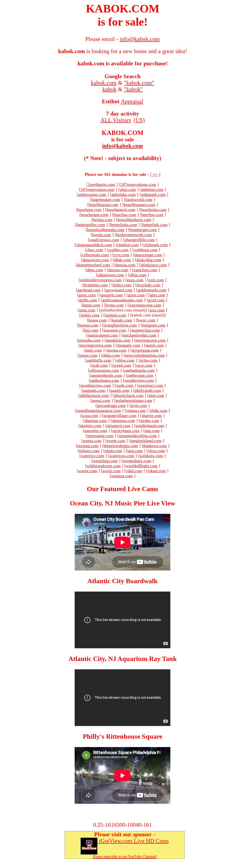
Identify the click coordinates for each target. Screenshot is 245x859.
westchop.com (105, 460)
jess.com (157, 310)
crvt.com (121, 254)
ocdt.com (100, 365)
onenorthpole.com (106, 375)
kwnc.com (146, 320)
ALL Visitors (115, 120)
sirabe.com (149, 420)
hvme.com (115, 305)
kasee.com (98, 320)
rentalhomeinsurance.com (99, 410)
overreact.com (151, 385)
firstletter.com (96, 285)
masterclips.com (146, 330)
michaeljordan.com (139, 335)
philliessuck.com (94, 395)
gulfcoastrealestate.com (122, 300)
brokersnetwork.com (134, 234)
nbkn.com (111, 355)
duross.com (118, 269)
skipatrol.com (118, 425)
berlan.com (102, 219)
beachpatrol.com (121, 209)
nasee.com (88, 355)
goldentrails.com (152, 290)
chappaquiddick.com (94, 244)
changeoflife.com (139, 239)
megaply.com (128, 345)
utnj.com (135, 450)
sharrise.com (96, 420)
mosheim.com (118, 340)
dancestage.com (148, 254)
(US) (139, 120)
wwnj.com (111, 470)
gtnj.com (157, 295)
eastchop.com (145, 269)
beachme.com (89, 209)
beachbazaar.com (103, 204)
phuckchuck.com (129, 395)
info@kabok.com (122, 146)
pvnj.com (139, 405)
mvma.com (117, 350)
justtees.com (115, 315)
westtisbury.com (137, 460)
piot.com (156, 395)
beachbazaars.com (139, 204)
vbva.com (156, 450)
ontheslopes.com (104, 380)
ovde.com (124, 385)
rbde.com (159, 410)
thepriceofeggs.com (121, 445)
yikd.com (134, 470)
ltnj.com (91, 330)
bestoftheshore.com (134, 219)
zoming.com (122, 475)
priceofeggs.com (111, 405)
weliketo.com (151, 455)
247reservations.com (138, 184)
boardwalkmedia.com (105, 229)
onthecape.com (140, 375)
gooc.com (87, 295)
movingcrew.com (151, 340)
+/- (155, 174)
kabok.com (104, 83)
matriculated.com (103, 335)
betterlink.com (154, 224)
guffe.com (88, 300)
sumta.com (92, 440)
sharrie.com (152, 415)
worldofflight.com (141, 465)
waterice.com (92, 455)
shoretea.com (123, 420)
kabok (109, 89)
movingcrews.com (96, 345)
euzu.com (135, 279)
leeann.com (88, 325)
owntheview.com (139, 380)
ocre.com (144, 365)
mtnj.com (93, 350)
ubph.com (113, 450)
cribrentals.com (95, 254)
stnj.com (152, 430)
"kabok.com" (139, 83)
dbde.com (122, 259)
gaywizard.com (119, 290)
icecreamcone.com (145, 305)
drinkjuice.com (154, 264)
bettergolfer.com (91, 224)
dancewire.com (96, 259)
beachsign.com (154, 209)
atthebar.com (152, 189)
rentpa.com (136, 410)
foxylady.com (148, 285)
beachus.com (125, 214)
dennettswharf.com (93, 264)
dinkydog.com (148, 259)
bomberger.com (143, 229)
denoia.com (125, 264)
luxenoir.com (115, 330)
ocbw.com (148, 360)
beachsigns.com (94, 214)
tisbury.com (89, 450)
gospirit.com (112, 295)
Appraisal (132, 101)
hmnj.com (91, 305)
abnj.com (128, 189)
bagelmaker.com (106, 199)
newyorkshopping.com (145, 355)
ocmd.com (122, 365)
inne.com (87, 310)
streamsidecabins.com (138, 435)
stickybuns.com (125, 430)
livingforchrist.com (120, 325)
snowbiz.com (95, 430)
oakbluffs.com (98, 360)
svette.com (116, 440)
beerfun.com (152, 214)
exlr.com (156, 279)
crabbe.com (118, 249)
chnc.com (94, 249)
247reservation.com (97, 189)
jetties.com (90, 315)
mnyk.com (154, 345)
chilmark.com (156, 244)
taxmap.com (88, 445)
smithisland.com (150, 425)
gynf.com (156, 300)
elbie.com (137, 274)
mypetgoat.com (145, 350)
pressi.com (101, 400)
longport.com (153, 325)
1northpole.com (101, 184)
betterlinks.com (123, 224)
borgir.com (101, 234)
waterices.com (121, 455)
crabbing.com (145, 249)
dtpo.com (95, 269)
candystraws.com (104, 239)
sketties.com (90, 425)
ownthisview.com (96, 385)
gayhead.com (89, 290)
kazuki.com (122, 320)
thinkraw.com (155, 445)
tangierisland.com (146, 440)
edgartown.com (110, 274)
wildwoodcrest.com (104, 465)
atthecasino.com (92, 194)
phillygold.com (148, 390)
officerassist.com (104, 370)
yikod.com (156, 470)
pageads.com (94, 390)
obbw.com (125, 360)
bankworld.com (138, 199)
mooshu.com (89, 340)
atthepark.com (153, 194)
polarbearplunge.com (134, 400)
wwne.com (87, 470)
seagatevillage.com (119, 415)
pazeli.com (120, 390)
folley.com (122, 285)
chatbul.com (128, 244)
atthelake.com (123, 194)
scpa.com (90, 415)
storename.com (100, 435)
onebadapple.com (139, 370)
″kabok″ (133, 89)
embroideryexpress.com (101, 279)
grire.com (136, 295)
